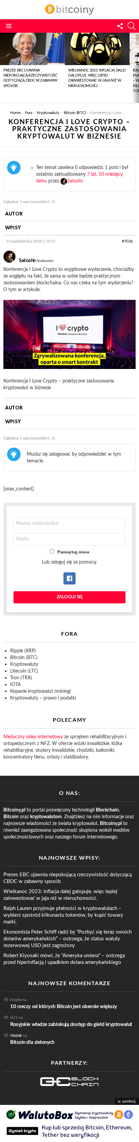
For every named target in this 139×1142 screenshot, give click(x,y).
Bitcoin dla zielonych (32, 1042)
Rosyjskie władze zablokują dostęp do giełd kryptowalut (71, 1024)
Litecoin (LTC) (24, 671)
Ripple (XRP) (23, 651)
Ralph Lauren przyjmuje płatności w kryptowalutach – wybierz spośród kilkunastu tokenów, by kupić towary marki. (63, 915)
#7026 (127, 241)
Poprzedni (3, 68)
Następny (135, 68)
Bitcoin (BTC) (23, 657)
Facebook (69, 578)
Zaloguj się (70, 597)
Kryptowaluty (24, 664)
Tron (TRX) (21, 678)
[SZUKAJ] (132, 26)
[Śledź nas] (120, 26)
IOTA (15, 684)
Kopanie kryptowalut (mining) (40, 691)
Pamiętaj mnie (73, 552)
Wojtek (16, 1035)
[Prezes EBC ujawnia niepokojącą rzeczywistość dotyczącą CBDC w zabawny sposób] (32, 49)
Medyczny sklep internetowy (33, 737)
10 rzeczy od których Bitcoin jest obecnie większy (63, 1006)
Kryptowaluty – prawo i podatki (43, 698)
